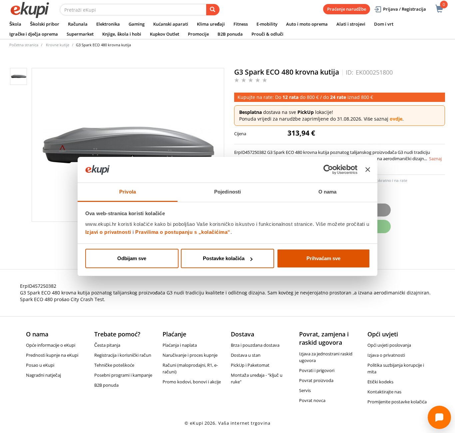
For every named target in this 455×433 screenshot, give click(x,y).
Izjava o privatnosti (386, 355)
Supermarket (80, 34)
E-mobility (266, 24)
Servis (305, 390)
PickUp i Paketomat (250, 365)
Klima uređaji (211, 24)
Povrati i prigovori (316, 370)
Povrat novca (312, 400)
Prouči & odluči (267, 34)
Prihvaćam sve (323, 258)
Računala (78, 24)
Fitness (240, 24)
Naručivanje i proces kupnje (190, 355)
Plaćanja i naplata (180, 345)
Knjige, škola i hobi (121, 34)
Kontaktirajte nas (384, 392)
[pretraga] (213, 9)
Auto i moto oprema (307, 24)
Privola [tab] (127, 192)
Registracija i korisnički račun (122, 355)
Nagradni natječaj (43, 375)
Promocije (198, 34)
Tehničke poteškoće (114, 365)
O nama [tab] (327, 192)
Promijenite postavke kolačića (397, 402)
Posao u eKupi (40, 365)
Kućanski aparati (170, 24)
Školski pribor (44, 24)
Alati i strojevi (350, 24)
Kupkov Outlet (164, 34)
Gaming (137, 24)
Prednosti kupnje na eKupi (52, 355)
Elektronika (108, 24)
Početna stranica (23, 44)
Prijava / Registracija (404, 9)
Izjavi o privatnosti (108, 232)
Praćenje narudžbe (346, 9)
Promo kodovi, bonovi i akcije (192, 382)
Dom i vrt (383, 24)
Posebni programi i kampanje (123, 375)
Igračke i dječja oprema (33, 34)
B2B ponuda (230, 34)
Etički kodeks (380, 382)
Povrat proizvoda (316, 380)
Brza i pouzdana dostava (255, 345)
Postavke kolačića (223, 258)
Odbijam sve (131, 258)
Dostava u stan (245, 355)
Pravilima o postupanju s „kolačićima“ (182, 232)
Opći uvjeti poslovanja (389, 345)
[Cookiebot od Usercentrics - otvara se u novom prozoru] (328, 170)
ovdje (396, 119)
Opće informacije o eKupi (50, 345)
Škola (15, 24)
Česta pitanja (107, 345)
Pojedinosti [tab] (227, 192)
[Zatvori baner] (367, 170)
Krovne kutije (57, 44)
